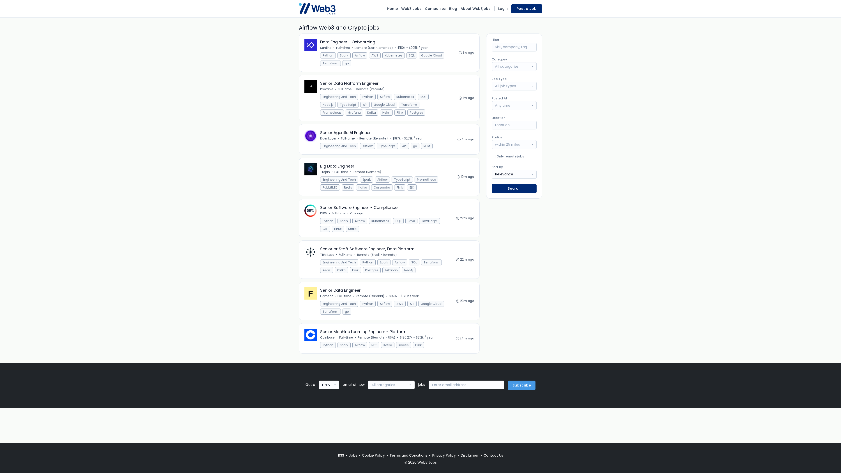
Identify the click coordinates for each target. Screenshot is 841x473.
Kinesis (404, 345)
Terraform (330, 63)
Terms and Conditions (408, 455)
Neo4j (408, 270)
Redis (348, 187)
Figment (326, 296)
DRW (323, 213)
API (365, 104)
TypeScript (348, 104)
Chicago (356, 213)
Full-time (343, 48)
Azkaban (391, 270)
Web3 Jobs (411, 8)
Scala (352, 229)
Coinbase (327, 337)
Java (411, 221)
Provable (326, 89)
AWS (374, 55)
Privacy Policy (444, 455)
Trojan (325, 172)
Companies (435, 8)
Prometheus (332, 112)
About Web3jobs (475, 8)
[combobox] (514, 66)
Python (328, 55)
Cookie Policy (373, 455)
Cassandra (382, 187)
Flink (400, 112)
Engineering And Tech (339, 97)
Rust (427, 146)
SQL (412, 55)
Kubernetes (393, 55)
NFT (374, 345)
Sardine (326, 48)
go (347, 63)
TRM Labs (327, 254)
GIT (325, 229)
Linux (338, 229)
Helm (386, 112)
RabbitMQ (330, 187)
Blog (453, 8)
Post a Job (527, 8)
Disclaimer (470, 455)
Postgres (416, 112)
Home (392, 8)
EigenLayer (328, 138)
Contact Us (493, 455)
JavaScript (430, 221)
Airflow (360, 55)
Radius (497, 137)
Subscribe (521, 385)
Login (503, 8)
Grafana (354, 112)
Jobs (353, 455)
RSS (341, 455)
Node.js (328, 104)
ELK (412, 187)
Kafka (371, 112)
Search (514, 188)
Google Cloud (431, 55)
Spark (344, 55)
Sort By (497, 167)
